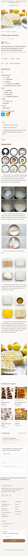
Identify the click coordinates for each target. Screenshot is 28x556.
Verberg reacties (22, 433)
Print (4, 139)
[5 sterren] (14, 442)
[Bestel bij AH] (3, 114)
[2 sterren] (6, 442)
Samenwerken (18, 511)
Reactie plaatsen (8, 470)
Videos (16, 509)
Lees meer (3, 54)
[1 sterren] (4, 442)
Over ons (17, 506)
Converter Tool (18, 514)
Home (2, 31)
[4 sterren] (12, 442)
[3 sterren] (9, 442)
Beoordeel (12, 38)
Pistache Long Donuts (6, 512)
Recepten (8, 31)
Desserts (14, 31)
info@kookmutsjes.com (9, 523)
